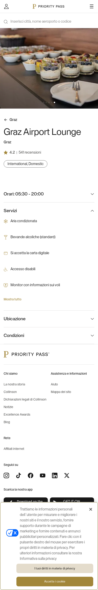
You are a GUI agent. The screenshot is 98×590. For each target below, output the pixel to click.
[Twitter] (67, 475)
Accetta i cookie (54, 581)
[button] (43, 102)
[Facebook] (30, 475)
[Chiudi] (91, 509)
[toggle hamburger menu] (91, 6)
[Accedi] (6, 6)
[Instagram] (6, 475)
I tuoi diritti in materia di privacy (54, 568)
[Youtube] (42, 475)
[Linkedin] (54, 475)
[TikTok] (18, 475)
